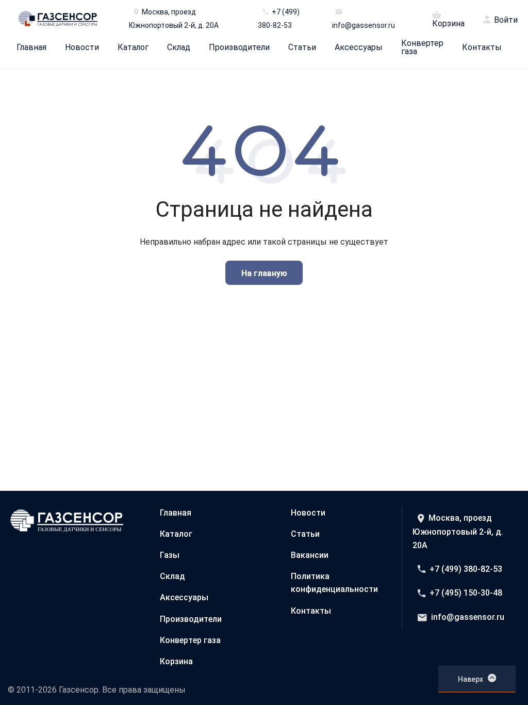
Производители (239, 47)
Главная (31, 47)
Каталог (133, 47)
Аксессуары (359, 47)
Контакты (482, 47)
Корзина (448, 23)
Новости (82, 47)
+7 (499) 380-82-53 (466, 569)
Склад (178, 47)
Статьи (302, 47)
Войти (506, 20)
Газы (169, 555)
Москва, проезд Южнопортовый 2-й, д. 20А (457, 531)
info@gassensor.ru (467, 617)
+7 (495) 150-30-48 (466, 593)
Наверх (470, 679)
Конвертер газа (422, 47)
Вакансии (309, 555)
